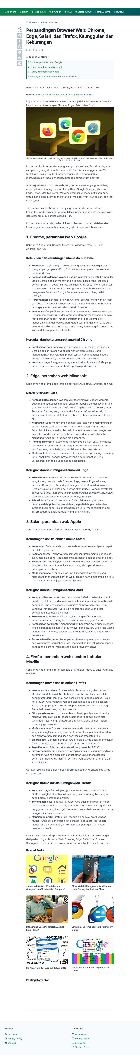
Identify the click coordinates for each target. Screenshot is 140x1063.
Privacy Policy (14, 1038)
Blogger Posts (81, 1047)
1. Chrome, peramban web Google (45, 62)
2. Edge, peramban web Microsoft (45, 67)
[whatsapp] (19, 46)
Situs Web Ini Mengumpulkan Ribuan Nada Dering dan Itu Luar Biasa (91, 888)
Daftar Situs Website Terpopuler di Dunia (90, 969)
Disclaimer (12, 1034)
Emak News (80, 1034)
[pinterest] (19, 57)
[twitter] (19, 41)
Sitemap (11, 1042)
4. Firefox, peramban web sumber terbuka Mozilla (53, 76)
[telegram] (19, 52)
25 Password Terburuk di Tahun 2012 (46, 968)
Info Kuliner (80, 1042)
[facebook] (19, 35)
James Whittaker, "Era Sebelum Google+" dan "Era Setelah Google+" (45, 888)
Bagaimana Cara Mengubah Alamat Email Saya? (45, 928)
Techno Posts (81, 1038)
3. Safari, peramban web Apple (43, 71)
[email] (19, 63)
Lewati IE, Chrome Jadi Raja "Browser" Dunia (92, 928)
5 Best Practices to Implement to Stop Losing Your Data (65, 94)
